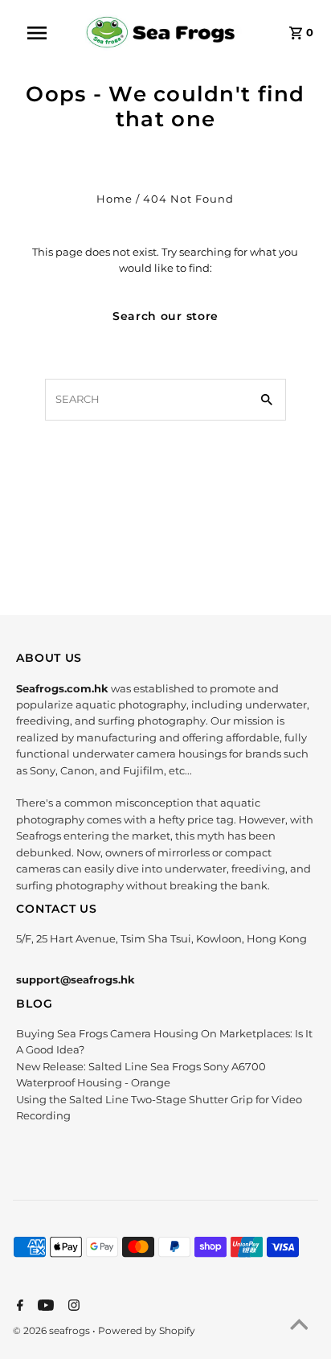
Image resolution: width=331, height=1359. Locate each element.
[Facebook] (18, 1307)
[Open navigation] (45, 33)
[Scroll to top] (299, 1327)
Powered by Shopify (146, 1330)
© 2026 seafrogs (52, 1330)
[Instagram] (72, 1307)
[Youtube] (44, 1307)
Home (114, 199)
